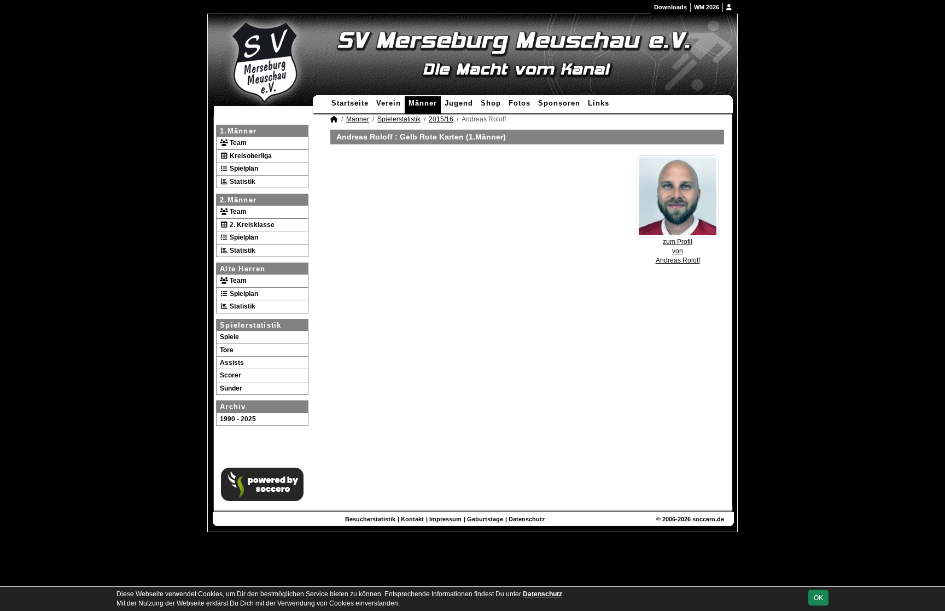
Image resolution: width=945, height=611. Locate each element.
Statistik (241, 181)
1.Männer (238, 131)
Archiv (233, 407)
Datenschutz (527, 519)
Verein (388, 103)
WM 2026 (706, 7)
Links (598, 103)
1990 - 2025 (238, 419)
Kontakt (412, 519)
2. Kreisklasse (251, 225)
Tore (227, 350)
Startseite (350, 103)
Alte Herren (242, 269)
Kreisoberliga (250, 156)
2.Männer (238, 200)
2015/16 (441, 119)
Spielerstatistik (251, 325)
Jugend (459, 103)
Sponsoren (559, 103)
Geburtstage (485, 519)
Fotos (519, 103)
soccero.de (708, 519)
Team (237, 143)
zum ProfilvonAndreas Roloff (678, 251)
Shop (491, 103)
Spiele (229, 337)
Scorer (230, 375)
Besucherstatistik (370, 519)
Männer (423, 103)
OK (818, 598)
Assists (232, 362)
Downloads (670, 7)
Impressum (445, 519)
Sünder (231, 388)
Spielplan (243, 168)
